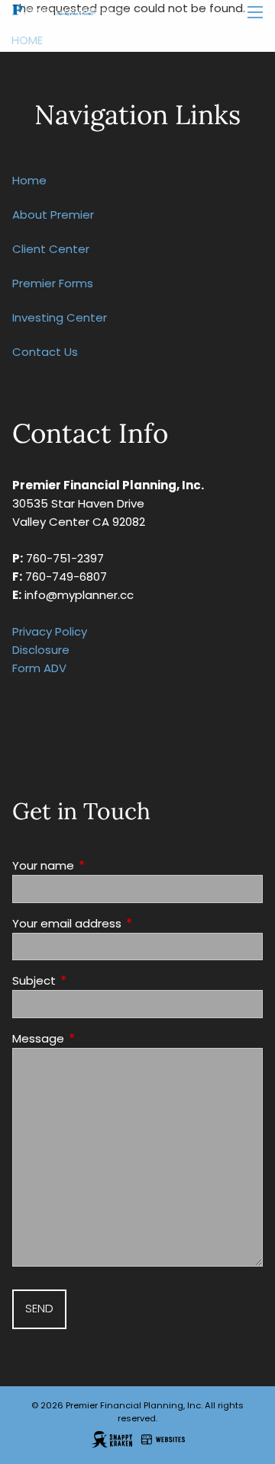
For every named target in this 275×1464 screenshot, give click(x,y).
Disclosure (41, 650)
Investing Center (59, 317)
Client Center (50, 249)
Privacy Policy (49, 631)
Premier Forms (52, 283)
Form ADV (39, 668)
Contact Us (45, 352)
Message (96, 1038)
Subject (92, 980)
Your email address (125, 923)
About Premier (53, 215)
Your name (101, 865)
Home (27, 40)
